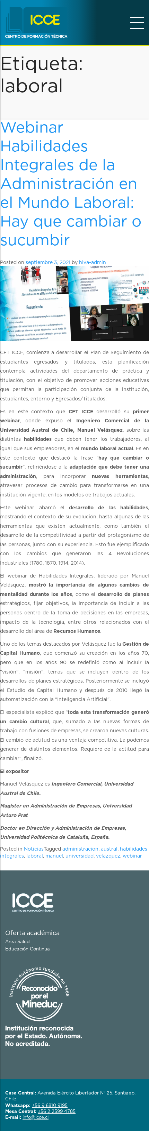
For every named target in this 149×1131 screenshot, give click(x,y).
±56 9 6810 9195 (50, 1106)
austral (109, 849)
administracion (80, 849)
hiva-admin (92, 262)
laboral (34, 856)
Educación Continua (27, 949)
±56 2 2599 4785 (57, 1111)
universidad (79, 856)
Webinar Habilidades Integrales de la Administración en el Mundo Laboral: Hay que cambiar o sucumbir (70, 184)
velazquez (108, 856)
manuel (54, 856)
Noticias (34, 849)
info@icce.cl (36, 1117)
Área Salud (17, 942)
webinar (132, 856)
